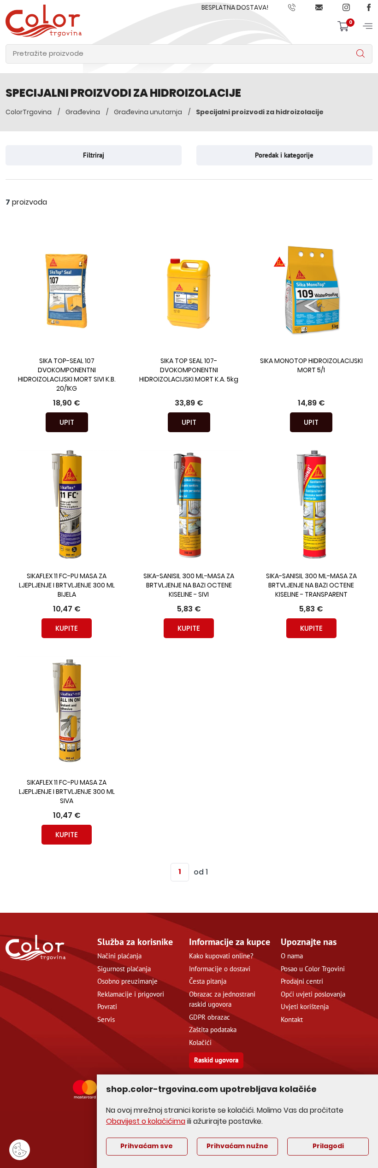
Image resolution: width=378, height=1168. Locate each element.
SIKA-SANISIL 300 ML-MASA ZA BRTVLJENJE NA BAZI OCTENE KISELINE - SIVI (188, 585)
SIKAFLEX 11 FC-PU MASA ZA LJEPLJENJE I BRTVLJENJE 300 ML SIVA (67, 792)
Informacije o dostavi (219, 968)
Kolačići (200, 1042)
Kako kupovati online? (221, 955)
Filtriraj (93, 155)
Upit (66, 422)
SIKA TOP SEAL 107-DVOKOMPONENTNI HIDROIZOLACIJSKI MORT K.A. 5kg (188, 370)
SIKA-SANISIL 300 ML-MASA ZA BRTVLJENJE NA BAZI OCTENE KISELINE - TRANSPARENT (311, 585)
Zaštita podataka (212, 1029)
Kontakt (292, 1019)
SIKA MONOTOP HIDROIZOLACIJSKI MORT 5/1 (311, 366)
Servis (106, 1019)
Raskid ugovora (216, 1060)
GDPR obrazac (209, 1017)
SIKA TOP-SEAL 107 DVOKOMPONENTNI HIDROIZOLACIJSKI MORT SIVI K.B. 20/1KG (67, 375)
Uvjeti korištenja (305, 1006)
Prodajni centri (302, 981)
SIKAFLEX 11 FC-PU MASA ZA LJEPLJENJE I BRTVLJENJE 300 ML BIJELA (67, 585)
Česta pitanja (207, 981)
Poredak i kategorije (284, 155)
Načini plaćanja (119, 955)
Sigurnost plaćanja (124, 968)
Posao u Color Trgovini (313, 968)
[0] (343, 26)
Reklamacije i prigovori (130, 994)
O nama (292, 955)
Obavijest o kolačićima (145, 1122)
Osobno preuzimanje (127, 981)
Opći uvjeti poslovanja (313, 994)
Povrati (107, 1006)
